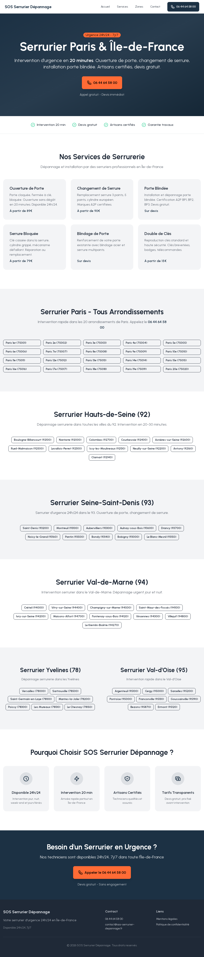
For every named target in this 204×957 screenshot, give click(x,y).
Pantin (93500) (74, 537)
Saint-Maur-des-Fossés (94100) (159, 607)
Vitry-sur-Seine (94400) (66, 607)
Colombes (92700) (101, 440)
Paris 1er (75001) (16, 343)
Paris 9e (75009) (136, 351)
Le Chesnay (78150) (79, 707)
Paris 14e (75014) (136, 360)
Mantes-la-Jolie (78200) (74, 699)
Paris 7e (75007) (56, 351)
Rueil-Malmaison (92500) (27, 448)
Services (122, 6)
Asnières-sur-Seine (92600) (172, 440)
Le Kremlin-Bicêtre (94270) (102, 625)
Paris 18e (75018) (96, 369)
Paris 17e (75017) (56, 369)
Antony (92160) (183, 448)
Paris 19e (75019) (136, 369)
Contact (155, 6)
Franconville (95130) (151, 699)
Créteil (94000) (34, 607)
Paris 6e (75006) (16, 351)
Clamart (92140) (102, 457)
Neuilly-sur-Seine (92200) (149, 448)
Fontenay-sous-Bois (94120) (110, 616)
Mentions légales (166, 919)
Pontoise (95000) (121, 699)
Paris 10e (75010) (176, 351)
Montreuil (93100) (67, 528)
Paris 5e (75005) (176, 343)
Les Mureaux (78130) (47, 707)
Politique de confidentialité (172, 924)
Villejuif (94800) (178, 616)
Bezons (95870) (140, 707)
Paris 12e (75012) (56, 360)
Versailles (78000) (34, 691)
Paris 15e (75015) (176, 360)
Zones (139, 6)
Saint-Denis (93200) (36, 528)
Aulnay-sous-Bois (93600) (137, 528)
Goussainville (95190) (184, 699)
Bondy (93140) (101, 537)
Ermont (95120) (167, 707)
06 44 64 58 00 (186, 6)
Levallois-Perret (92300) (66, 448)
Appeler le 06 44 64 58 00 (105, 872)
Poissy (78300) (17, 707)
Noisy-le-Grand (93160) (43, 537)
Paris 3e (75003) (96, 343)
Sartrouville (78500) (65, 691)
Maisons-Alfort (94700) (68, 616)
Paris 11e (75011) (15, 360)
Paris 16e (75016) (16, 369)
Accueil (105, 6)
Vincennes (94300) (148, 616)
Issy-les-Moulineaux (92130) (107, 448)
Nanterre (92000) (70, 440)
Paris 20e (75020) (177, 369)
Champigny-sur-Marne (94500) (110, 607)
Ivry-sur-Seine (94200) (31, 616)
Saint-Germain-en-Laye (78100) (31, 699)
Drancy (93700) (171, 528)
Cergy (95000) (154, 691)
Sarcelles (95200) (182, 691)
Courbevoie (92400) (134, 440)
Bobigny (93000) (128, 537)
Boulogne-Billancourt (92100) (32, 440)
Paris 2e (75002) (56, 343)
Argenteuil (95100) (126, 691)
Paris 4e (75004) (136, 343)
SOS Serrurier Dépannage (28, 6)
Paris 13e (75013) (96, 360)
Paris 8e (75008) (96, 351)
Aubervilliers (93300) (99, 528)
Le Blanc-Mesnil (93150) (161, 537)
